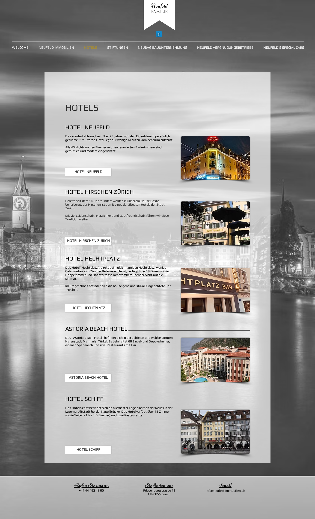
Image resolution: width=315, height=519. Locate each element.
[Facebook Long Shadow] (159, 34)
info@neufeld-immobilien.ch (225, 490)
